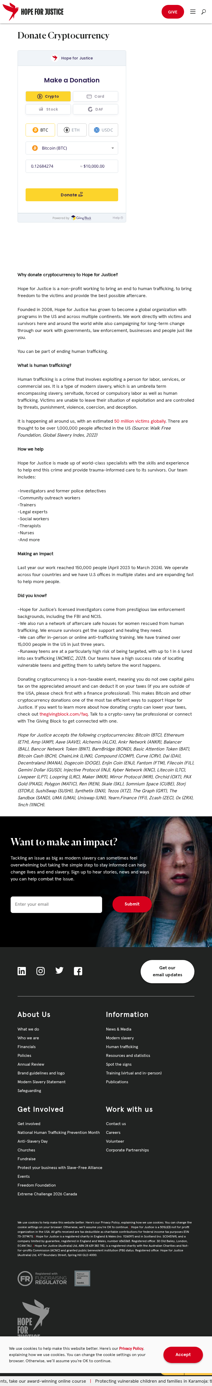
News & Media (118, 1029)
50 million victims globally (139, 421)
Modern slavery (120, 1038)
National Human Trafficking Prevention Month (59, 1133)
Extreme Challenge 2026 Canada (47, 1194)
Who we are (28, 1038)
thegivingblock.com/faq (64, 714)
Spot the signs (119, 1064)
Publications (117, 1082)
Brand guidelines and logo (41, 1073)
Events (24, 1176)
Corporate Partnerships (127, 1150)
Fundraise (27, 1159)
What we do (28, 1029)
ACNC (55, 1250)
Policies (24, 1056)
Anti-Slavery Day (33, 1141)
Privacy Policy (131, 1348)
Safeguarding (29, 1091)
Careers (113, 1133)
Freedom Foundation (37, 1185)
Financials (27, 1047)
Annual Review (31, 1064)
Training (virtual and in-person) (134, 1073)
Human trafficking (122, 1047)
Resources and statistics (128, 1056)
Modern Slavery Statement (42, 1082)
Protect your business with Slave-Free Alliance (60, 1168)
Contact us (116, 1124)
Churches (26, 1150)
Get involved (29, 1124)
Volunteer (115, 1141)
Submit (132, 904)
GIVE (172, 12)
